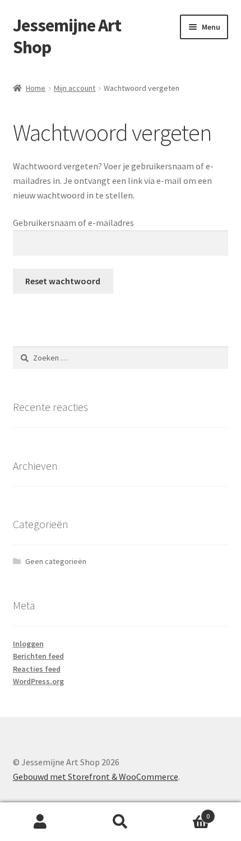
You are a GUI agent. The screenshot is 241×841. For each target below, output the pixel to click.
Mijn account (74, 88)
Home (35, 88)
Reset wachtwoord (62, 281)
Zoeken (120, 822)
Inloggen (28, 644)
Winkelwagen (185, 812)
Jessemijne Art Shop (67, 36)
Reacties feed (37, 669)
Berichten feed (38, 656)
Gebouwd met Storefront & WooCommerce (95, 776)
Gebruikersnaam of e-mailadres (73, 222)
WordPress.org (38, 681)
